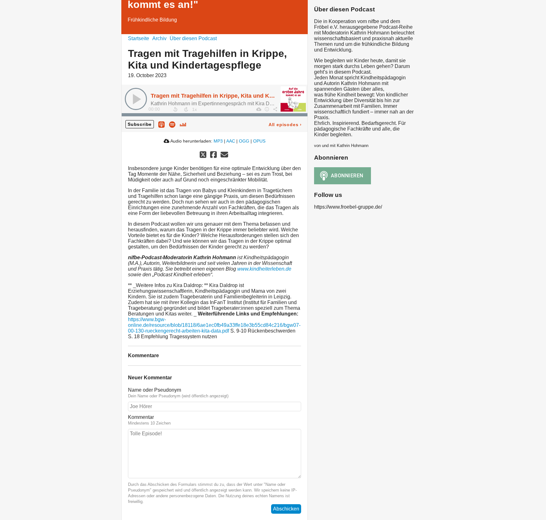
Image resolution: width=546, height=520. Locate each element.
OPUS (259, 141)
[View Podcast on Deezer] (183, 124)
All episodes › (285, 124)
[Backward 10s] (175, 109)
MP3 (218, 141)
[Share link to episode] (275, 109)
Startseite (138, 38)
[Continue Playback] (136, 99)
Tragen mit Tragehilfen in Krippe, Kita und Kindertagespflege (233, 96)
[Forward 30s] (186, 109)
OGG (244, 141)
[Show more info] (267, 109)
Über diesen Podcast (193, 38)
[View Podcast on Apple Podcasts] (161, 124)
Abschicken (286, 508)
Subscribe (140, 124)
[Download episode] (258, 109)
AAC (230, 141)
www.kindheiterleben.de (264, 269)
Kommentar (141, 417)
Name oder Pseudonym (154, 390)
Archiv (159, 38)
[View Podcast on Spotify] (172, 124)
